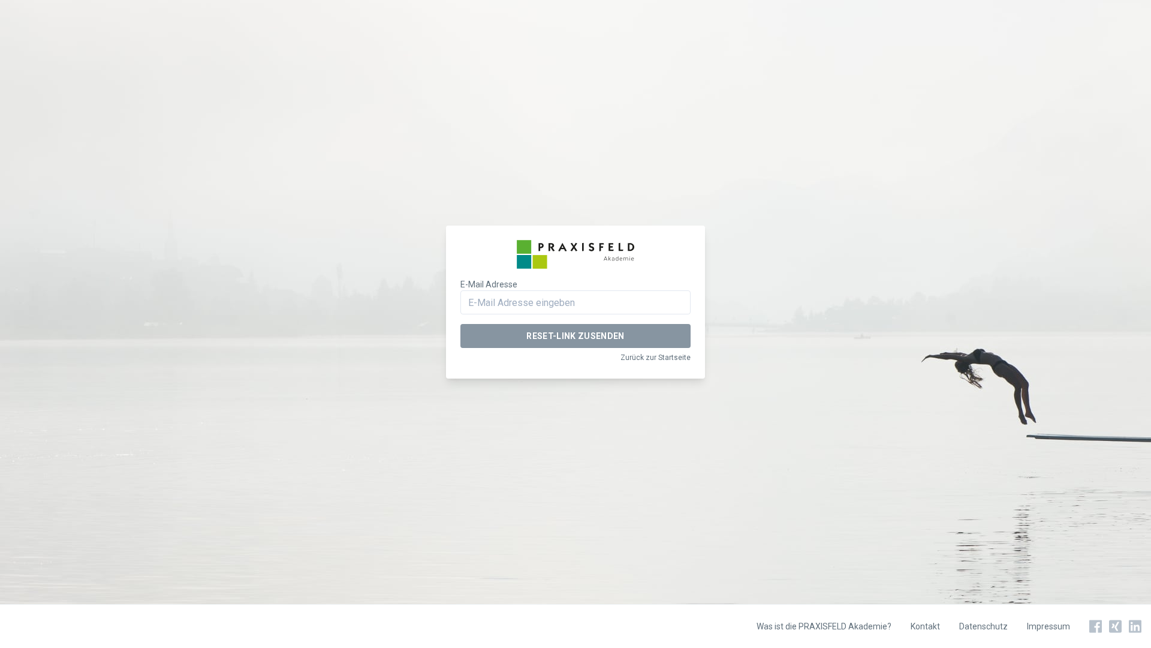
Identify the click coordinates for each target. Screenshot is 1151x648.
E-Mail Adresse (488, 284)
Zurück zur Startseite (655, 357)
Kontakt (925, 626)
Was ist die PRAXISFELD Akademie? (824, 626)
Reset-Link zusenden (575, 336)
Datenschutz (983, 626)
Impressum (1048, 626)
